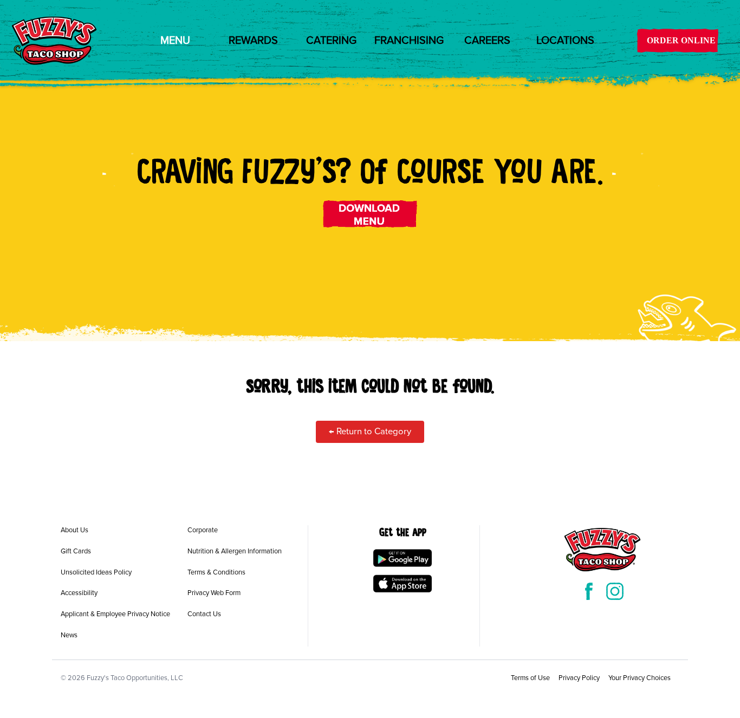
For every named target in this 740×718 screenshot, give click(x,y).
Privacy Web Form (214, 593)
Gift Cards (76, 551)
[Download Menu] (370, 213)
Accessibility (79, 593)
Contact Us (204, 614)
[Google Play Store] (402, 558)
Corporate (202, 530)
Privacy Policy (579, 678)
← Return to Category (370, 431)
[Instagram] (615, 591)
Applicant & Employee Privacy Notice (115, 614)
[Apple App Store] (402, 584)
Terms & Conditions (216, 572)
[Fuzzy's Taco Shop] (54, 40)
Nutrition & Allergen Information (234, 551)
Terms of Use (530, 678)
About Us (74, 530)
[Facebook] (589, 591)
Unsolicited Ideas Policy (96, 572)
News (69, 635)
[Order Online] (677, 41)
